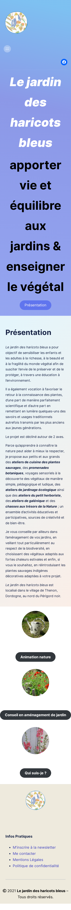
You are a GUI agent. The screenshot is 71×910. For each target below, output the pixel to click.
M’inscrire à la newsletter (34, 847)
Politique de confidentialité (36, 866)
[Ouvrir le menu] (7, 48)
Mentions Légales (28, 860)
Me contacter (24, 853)
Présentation (35, 305)
